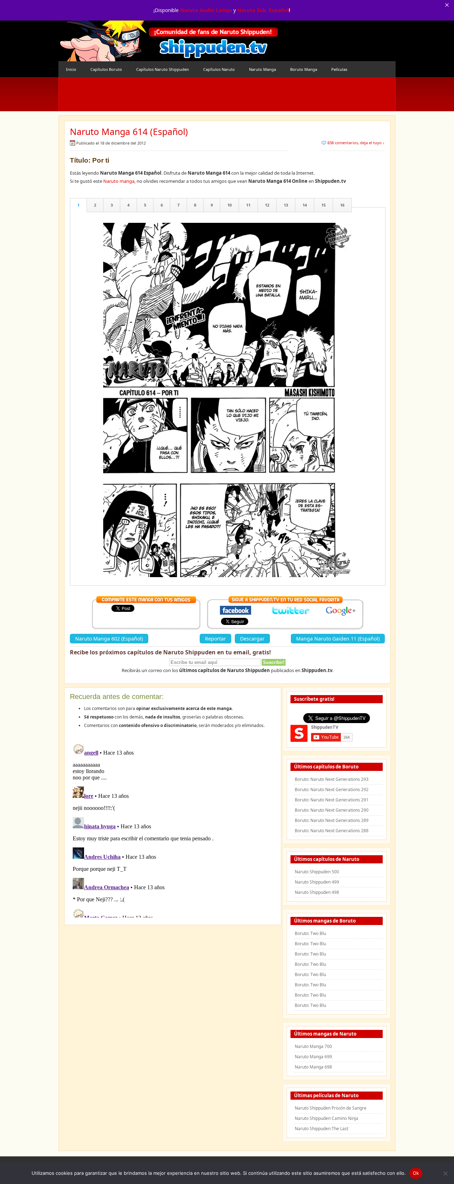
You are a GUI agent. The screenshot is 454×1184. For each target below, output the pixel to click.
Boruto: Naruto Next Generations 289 (332, 820)
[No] (445, 1173)
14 (305, 205)
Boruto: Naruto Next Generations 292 (332, 789)
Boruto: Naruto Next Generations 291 (332, 800)
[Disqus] (173, 829)
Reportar (215, 638)
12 (267, 205)
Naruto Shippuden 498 (317, 892)
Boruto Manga (303, 69)
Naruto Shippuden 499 (317, 882)
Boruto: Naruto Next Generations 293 (332, 779)
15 (323, 205)
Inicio (71, 69)
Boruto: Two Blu (310, 933)
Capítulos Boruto (106, 69)
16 (342, 205)
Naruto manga (118, 181)
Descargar (252, 638)
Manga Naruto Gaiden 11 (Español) (338, 638)
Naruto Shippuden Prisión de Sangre (330, 1108)
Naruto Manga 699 (313, 1057)
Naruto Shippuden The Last (321, 1129)
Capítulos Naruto (219, 69)
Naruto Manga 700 (313, 1046)
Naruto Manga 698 (313, 1067)
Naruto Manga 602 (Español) (109, 638)
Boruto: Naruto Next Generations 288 (332, 831)
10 (229, 205)
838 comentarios (342, 142)
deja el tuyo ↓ (372, 142)
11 (248, 205)
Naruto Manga (262, 69)
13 (286, 205)
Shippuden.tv (168, 41)
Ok (416, 1173)
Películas (339, 69)
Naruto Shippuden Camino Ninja (326, 1118)
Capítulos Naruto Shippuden (162, 69)
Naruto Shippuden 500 (317, 872)
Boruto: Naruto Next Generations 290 (332, 810)
